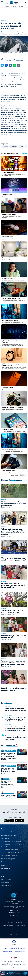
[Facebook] (10, 65)
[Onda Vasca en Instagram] (16, 812)
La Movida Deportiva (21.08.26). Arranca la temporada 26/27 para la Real (8, 771)
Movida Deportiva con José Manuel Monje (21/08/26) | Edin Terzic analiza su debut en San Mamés (8, 756)
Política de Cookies (20, 925)
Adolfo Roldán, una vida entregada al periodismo (8, 796)
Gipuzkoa (3, 499)
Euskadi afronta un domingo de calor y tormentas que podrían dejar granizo (16, 710)
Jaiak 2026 (20, 6)
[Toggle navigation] (2, 2)
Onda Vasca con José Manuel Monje (11, 841)
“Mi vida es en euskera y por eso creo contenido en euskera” (12, 611)
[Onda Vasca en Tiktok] (24, 812)
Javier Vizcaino (5, 882)
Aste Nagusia (5, 6)
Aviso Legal (19, 922)
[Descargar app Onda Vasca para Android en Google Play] (9, 820)
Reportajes (4, 865)
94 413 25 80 (15, 903)
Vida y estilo (8, 716)
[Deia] (5, 948)
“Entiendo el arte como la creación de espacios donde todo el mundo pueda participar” (13, 504)
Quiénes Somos (10, 922)
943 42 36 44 (15, 908)
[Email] (18, 65)
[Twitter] (2, 65)
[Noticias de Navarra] (20, 951)
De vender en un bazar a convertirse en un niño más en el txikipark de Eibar (13, 585)
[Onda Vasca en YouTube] (12, 812)
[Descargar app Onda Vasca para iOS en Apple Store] (19, 820)
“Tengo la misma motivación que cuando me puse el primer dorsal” (13, 559)
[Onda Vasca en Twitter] (4, 812)
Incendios (13, 6)
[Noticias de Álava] (7, 951)
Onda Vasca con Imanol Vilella (10, 852)
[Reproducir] (19, 752)
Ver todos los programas (8, 859)
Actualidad (8, 706)
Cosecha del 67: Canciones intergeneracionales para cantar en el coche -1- (8, 784)
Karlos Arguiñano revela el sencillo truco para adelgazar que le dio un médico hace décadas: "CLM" (15, 719)
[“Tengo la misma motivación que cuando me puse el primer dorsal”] (14, 547)
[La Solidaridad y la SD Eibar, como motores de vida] (14, 624)
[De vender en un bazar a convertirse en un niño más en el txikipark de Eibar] (14, 572)
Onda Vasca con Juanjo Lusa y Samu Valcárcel (11, 845)
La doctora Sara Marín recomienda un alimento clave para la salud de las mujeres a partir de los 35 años (15, 728)
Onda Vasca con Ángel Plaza (9, 855)
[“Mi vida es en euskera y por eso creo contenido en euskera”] (14, 599)
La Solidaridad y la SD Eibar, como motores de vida (13, 637)
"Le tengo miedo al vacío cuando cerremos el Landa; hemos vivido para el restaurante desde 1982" (13, 663)
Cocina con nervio (6, 885)
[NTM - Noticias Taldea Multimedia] (14, 942)
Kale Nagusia (5, 838)
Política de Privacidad (8, 925)
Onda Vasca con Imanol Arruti (9, 849)
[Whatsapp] (14, 65)
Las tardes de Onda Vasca (8, 835)
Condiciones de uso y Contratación (14, 928)
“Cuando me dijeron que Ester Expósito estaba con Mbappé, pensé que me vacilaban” (15, 737)
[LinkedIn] (6, 65)
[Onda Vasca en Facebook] (8, 812)
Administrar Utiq (14, 931)
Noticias (4, 862)
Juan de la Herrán (6, 879)
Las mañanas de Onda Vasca (9, 832)
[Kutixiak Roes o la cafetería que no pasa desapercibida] (14, 677)
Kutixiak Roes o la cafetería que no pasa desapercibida (13, 689)
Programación (5, 869)
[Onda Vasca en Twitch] (20, 812)
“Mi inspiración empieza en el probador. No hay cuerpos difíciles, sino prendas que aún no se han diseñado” (13, 532)
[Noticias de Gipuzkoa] (17, 948)
